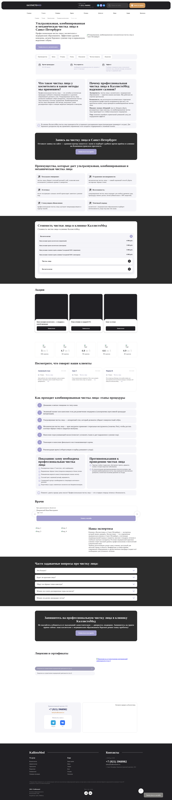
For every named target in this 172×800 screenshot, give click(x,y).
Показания (81, 57)
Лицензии (108, 57)
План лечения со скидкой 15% (81, 322)
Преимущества (42, 57)
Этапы (72, 57)
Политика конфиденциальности (36, 792)
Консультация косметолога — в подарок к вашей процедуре (50, 323)
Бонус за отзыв (111, 322)
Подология (32, 769)
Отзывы (62, 57)
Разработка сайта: (36, 795)
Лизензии (70, 774)
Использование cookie (34, 793)
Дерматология (33, 764)
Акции (69, 766)
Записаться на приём (86, 152)
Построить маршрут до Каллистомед (125, 705)
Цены (53, 57)
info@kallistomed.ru (113, 764)
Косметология (33, 761)
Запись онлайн (86, 518)
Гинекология (32, 771)
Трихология (32, 766)
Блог (68, 769)
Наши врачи (70, 761)
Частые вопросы (95, 57)
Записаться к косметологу (48, 47)
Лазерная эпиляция (34, 774)
